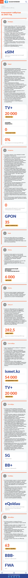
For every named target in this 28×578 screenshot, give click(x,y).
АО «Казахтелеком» (15, 574)
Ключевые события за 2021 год (7, 7)
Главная (3, 6)
